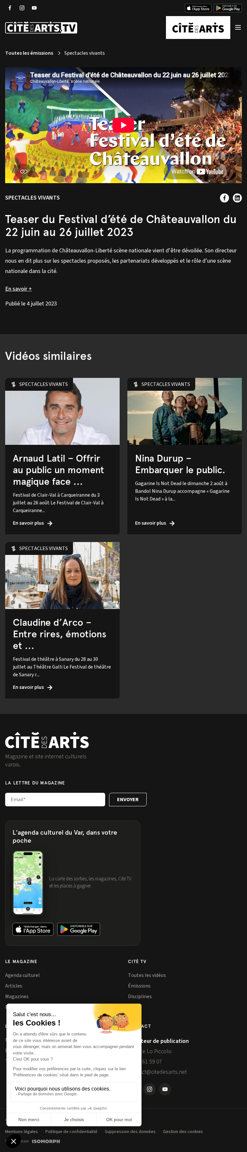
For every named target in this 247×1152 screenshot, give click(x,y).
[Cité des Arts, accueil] (47, 740)
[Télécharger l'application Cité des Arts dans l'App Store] (198, 8)
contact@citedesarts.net (157, 1072)
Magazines (17, 996)
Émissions (139, 985)
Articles (13, 985)
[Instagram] (21, 8)
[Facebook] (9, 8)
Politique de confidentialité (71, 1132)
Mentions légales (21, 1132)
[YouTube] (34, 8)
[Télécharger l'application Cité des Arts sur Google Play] (228, 8)
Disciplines (140, 996)
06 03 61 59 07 (145, 1062)
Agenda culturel (22, 975)
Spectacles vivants (32, 198)
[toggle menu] (238, 27)
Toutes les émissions (29, 53)
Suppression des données (130, 1132)
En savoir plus (29, 523)
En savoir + (18, 289)
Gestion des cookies (183, 1132)
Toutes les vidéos (147, 975)
